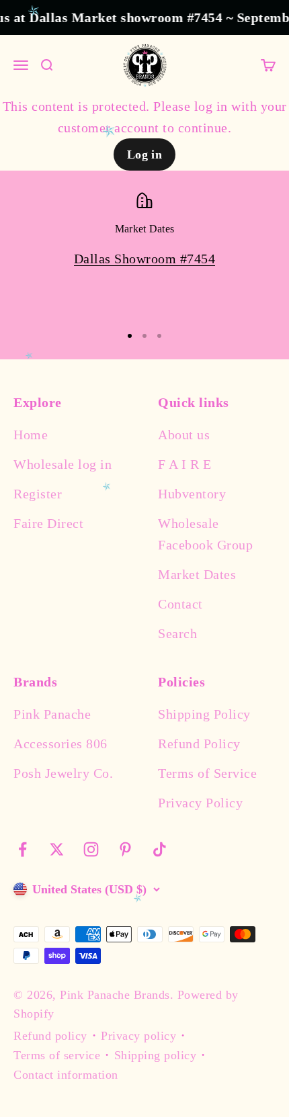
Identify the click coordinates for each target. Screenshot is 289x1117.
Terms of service (56, 1055)
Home (30, 434)
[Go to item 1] (130, 336)
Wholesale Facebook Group (205, 534)
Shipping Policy (204, 714)
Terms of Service (207, 773)
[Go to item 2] (144, 336)
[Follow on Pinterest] (125, 849)
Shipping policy (155, 1055)
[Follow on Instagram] (91, 849)
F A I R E (185, 464)
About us (184, 434)
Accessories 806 (60, 743)
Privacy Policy (200, 802)
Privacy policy (138, 1035)
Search (177, 633)
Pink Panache (52, 714)
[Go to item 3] (159, 336)
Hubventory (192, 493)
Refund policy (50, 1035)
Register (37, 493)
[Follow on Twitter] (57, 849)
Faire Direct (48, 523)
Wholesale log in (62, 464)
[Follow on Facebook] (22, 849)
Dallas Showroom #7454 (145, 258)
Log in (145, 154)
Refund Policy (199, 743)
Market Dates (197, 574)
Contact (180, 603)
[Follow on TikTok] (160, 849)
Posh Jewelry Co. (63, 773)
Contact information (65, 1074)
